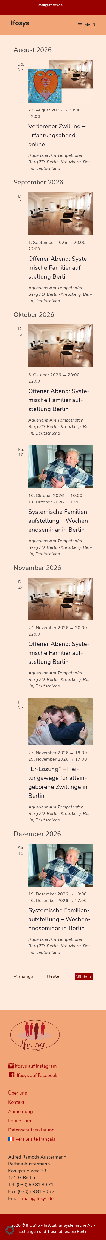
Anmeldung (20, 1111)
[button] (10, 1230)
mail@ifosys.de (50, 5)
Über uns (17, 1093)
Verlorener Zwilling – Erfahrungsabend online (56, 135)
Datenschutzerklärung (31, 1130)
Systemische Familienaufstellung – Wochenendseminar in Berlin (59, 521)
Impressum (19, 1121)
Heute (53, 976)
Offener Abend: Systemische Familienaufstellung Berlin (58, 268)
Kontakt (16, 1102)
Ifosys (20, 23)
